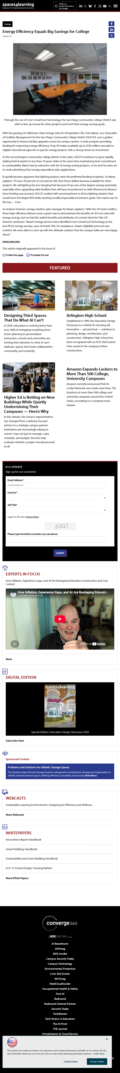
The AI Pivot (60, 1024)
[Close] (106, 1039)
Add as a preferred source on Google (66, 6)
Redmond (60, 999)
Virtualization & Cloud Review (60, 1034)
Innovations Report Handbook (23, 839)
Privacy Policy (32, 516)
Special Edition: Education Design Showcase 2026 (60, 732)
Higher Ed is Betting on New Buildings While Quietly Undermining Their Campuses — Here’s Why (29, 404)
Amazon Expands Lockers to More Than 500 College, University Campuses (92, 373)
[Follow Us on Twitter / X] (85, 6)
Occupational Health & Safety (60, 989)
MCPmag (60, 978)
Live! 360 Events (60, 973)
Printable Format (39, 255)
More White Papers (17, 878)
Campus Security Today (60, 958)
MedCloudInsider (60, 984)
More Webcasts (15, 814)
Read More (91, 775)
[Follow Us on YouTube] (104, 6)
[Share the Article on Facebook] (111, 24)
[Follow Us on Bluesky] (90, 6)
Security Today (60, 1009)
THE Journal (60, 1029)
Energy (7, 24)
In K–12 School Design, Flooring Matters (29, 868)
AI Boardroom (60, 943)
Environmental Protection (60, 968)
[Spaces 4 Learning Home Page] (18, 5)
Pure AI (60, 994)
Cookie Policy (99, 1053)
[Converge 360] (60, 923)
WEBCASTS (16, 798)
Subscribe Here (15, 740)
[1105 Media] (60, 936)
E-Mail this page (14, 255)
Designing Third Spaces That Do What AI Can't (25, 317)
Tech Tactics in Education (60, 1019)
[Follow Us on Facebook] (95, 6)
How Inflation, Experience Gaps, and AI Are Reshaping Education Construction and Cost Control (57, 582)
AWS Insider (60, 953)
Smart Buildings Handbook (21, 849)
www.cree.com (11, 241)
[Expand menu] (115, 7)
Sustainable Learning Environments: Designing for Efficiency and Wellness (49, 805)
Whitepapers (18, 832)
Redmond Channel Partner (60, 1004)
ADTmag (60, 948)
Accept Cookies (97, 1061)
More (9, 659)
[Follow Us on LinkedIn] (80, 5)
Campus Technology (60, 963)
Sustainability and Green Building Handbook (32, 858)
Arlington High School (86, 315)
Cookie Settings (71, 1061)
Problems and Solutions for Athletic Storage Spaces (39, 767)
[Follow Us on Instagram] (99, 6)
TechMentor (60, 1014)
